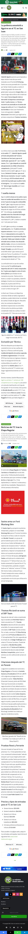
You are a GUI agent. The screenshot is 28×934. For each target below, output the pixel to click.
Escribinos (3, 904)
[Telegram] (19, 54)
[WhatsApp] (15, 54)
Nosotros (3, 901)
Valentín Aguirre (18, 406)
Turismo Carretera (6, 22)
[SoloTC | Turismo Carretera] (13, 7)
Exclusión (19, 403)
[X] (12, 54)
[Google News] (14, 411)
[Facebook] (8, 54)
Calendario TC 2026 (8, 20)
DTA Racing (9, 403)
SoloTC (4, 50)
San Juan (7, 406)
